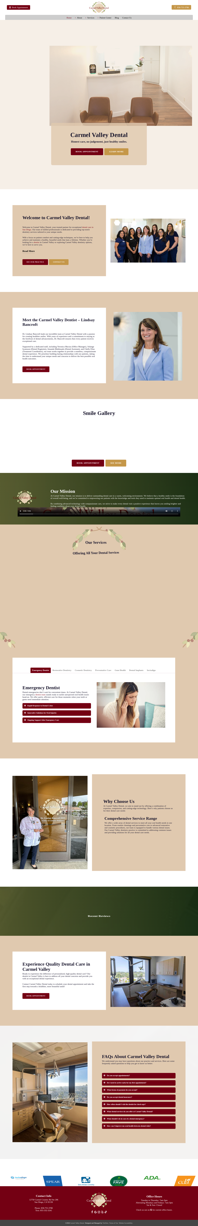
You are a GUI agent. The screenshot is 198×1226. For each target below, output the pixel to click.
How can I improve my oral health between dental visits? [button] (129, 1126)
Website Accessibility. (126, 1223)
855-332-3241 (46, 1210)
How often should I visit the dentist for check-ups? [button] (126, 1104)
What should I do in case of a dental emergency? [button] (125, 1119)
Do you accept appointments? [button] (118, 1075)
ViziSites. (106, 1223)
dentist (36, 242)
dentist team (40, 694)
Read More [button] (28, 251)
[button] (87, 151)
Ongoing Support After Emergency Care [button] (43, 720)
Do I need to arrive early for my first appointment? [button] (126, 1083)
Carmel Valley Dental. (77, 1223)
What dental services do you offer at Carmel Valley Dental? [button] (130, 1112)
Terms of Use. (113, 1223)
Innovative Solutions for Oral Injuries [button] (41, 713)
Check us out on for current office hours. (154, 1210)
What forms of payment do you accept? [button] (122, 1090)
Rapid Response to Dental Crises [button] (40, 706)
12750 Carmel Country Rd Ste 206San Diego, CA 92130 (43, 1201)
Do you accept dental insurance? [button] (119, 1097)
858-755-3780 (47, 1208)
